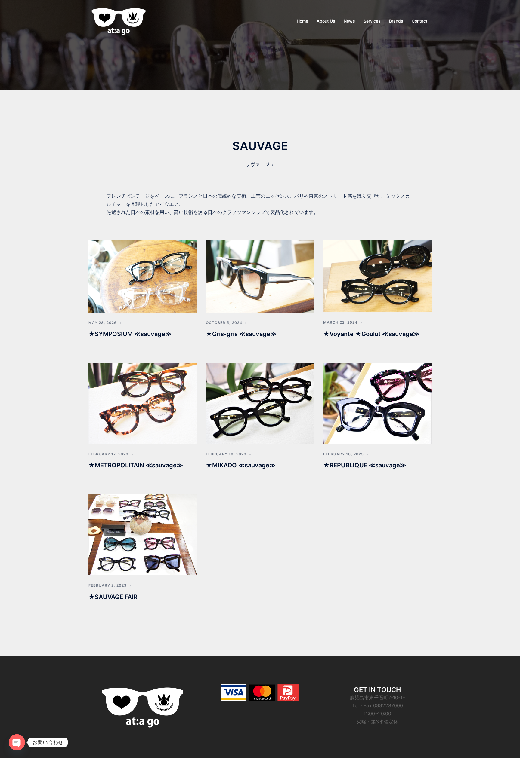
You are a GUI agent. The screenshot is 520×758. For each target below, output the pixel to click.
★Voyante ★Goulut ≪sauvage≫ (371, 334)
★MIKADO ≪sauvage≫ (241, 465)
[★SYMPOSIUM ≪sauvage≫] (142, 276)
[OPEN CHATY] (17, 742)
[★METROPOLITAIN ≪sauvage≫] (142, 403)
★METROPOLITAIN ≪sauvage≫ (135, 465)
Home (302, 20)
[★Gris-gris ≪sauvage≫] (260, 276)
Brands (396, 20)
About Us (326, 20)
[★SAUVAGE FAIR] (142, 534)
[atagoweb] (118, 20)
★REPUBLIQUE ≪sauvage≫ (364, 465)
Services (372, 20)
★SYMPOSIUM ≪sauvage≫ (130, 334)
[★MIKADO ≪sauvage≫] (260, 403)
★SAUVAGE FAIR (113, 597)
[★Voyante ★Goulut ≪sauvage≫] (377, 276)
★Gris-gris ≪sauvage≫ (241, 334)
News (349, 20)
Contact (419, 20)
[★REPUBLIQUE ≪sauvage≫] (377, 403)
